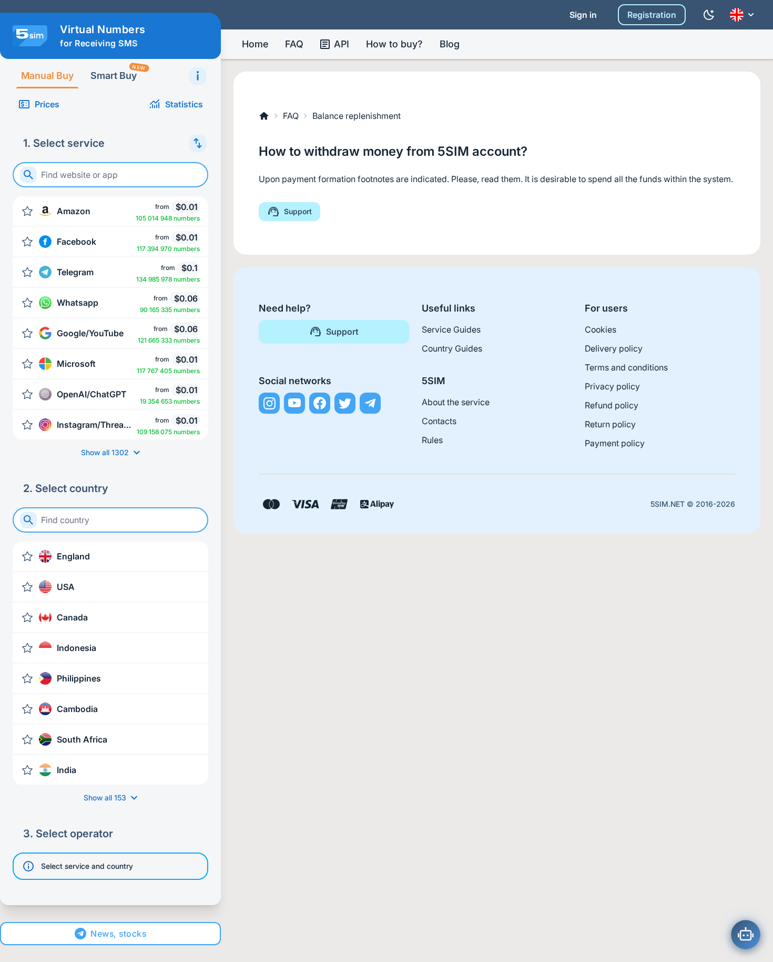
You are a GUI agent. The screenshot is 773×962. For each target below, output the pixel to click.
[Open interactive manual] (197, 75)
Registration (651, 14)
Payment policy (615, 443)
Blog (450, 43)
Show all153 (105, 797)
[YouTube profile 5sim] (294, 403)
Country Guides (452, 348)
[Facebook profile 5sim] (319, 403)
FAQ (294, 43)
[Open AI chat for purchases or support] (745, 934)
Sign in (583, 14)
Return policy (610, 424)
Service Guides (451, 329)
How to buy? (394, 43)
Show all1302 (105, 452)
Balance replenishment (356, 116)
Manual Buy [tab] (47, 75)
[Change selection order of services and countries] (197, 143)
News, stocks (118, 933)
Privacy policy (612, 386)
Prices (47, 104)
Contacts (439, 421)
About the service (456, 402)
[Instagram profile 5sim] (269, 403)
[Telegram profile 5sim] (370, 403)
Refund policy (611, 405)
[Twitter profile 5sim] (344, 403)
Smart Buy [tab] (117, 72)
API (341, 43)
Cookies (600, 329)
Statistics (184, 104)
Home (255, 43)
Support (298, 211)
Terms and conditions (626, 367)
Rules (432, 440)
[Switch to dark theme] (708, 14)
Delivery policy (614, 348)
